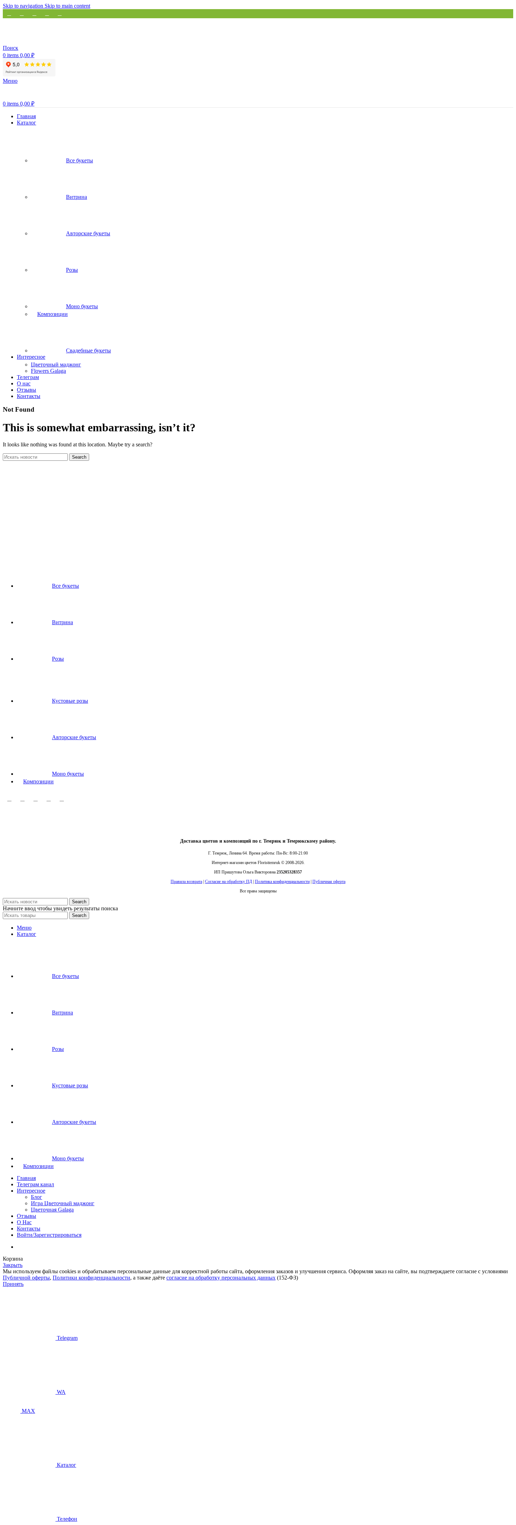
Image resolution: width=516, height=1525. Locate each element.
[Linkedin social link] (47, 13)
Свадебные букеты (88, 350)
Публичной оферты (26, 1278)
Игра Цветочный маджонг (62, 1203)
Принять (13, 1284)
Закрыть (12, 1265)
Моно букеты (82, 306)
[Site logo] (47, 42)
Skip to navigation (24, 6)
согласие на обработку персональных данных (221, 1278)
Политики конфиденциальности (91, 1278)
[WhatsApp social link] (22, 799)
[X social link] (21, 13)
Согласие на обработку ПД (228, 881)
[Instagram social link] (9, 799)
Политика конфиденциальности (282, 881)
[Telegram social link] (59, 13)
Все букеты (79, 160)
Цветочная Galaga (52, 1210)
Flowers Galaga (48, 371)
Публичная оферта (328, 881)
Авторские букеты (88, 233)
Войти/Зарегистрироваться (49, 1235)
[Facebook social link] (9, 13)
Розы (72, 270)
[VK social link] (48, 799)
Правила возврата (186, 881)
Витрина (76, 197)
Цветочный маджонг (56, 364)
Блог (36, 1197)
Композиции (52, 314)
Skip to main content (67, 6)
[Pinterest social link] (34, 13)
